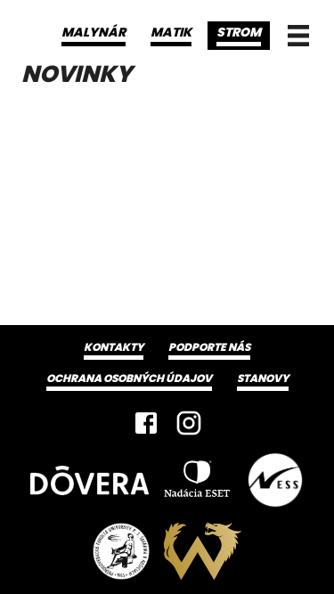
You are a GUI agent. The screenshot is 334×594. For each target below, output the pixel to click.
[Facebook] (146, 423)
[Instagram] (189, 423)
